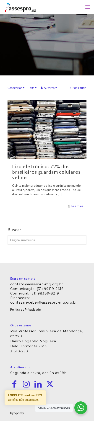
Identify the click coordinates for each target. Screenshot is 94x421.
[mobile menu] (88, 7)
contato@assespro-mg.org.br (36, 284)
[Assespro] (20, 7)
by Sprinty (17, 413)
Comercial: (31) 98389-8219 (34, 293)
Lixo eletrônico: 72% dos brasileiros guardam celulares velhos (46, 171)
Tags (31, 88)
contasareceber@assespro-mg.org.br (43, 302)
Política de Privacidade (25, 309)
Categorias (15, 88)
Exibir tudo (79, 88)
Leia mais (77, 206)
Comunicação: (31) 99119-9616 (36, 289)
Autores (49, 88)
